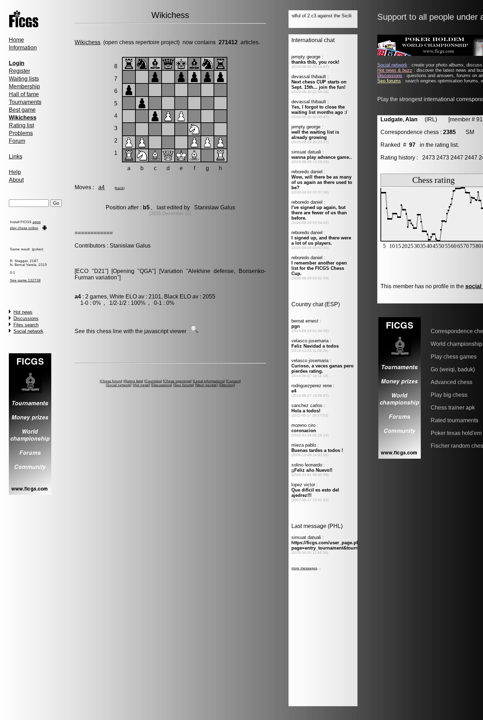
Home (16, 40)
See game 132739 (25, 280)
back (119, 188)
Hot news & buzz (394, 70)
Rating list (21, 125)
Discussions (26, 318)
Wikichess (87, 42)
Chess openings (177, 381)
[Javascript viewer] (194, 331)
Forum (17, 141)
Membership (24, 86)
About (16, 180)
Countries (153, 381)
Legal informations (209, 381)
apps (37, 222)
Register (19, 71)
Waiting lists (24, 79)
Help (15, 172)
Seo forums (183, 385)
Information (23, 48)
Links (15, 156)
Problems (21, 133)
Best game (22, 110)
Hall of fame (24, 94)
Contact (233, 381)
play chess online (24, 228)
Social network (28, 331)
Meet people (206, 385)
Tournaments (25, 102)
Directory (227, 385)
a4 (101, 187)
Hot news (23, 312)
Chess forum (111, 381)
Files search (26, 324)
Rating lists (133, 381)
